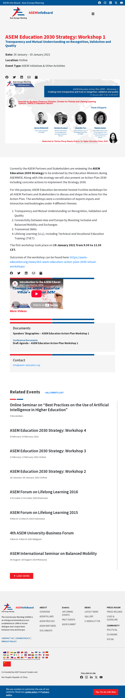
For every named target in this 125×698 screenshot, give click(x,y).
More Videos (18, 311)
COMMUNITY (113, 625)
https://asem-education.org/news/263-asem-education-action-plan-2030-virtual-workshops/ (53, 261)
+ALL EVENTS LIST (54, 392)
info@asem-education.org (26, 365)
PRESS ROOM (113, 607)
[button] (21, 576)
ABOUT (43, 607)
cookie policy (31, 692)
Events (65, 607)
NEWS (88, 607)
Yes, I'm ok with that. (106, 692)
